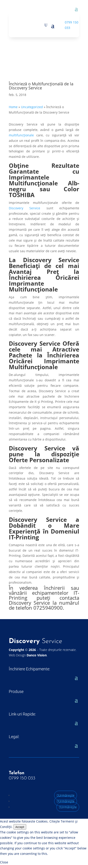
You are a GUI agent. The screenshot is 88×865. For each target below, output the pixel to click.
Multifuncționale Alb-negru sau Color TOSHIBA (44, 189)
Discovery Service (24, 208)
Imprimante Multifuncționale (44, 364)
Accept (19, 827)
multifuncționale (21, 135)
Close (4, 862)
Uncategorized (32, 107)
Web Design (28, 655)
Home (13, 107)
